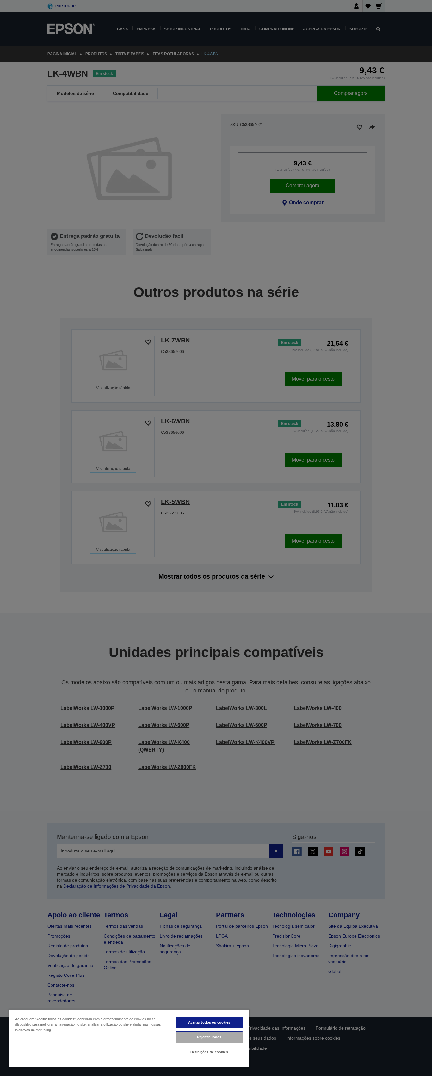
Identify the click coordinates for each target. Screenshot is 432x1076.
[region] (129, 1038)
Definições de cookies (209, 1052)
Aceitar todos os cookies (209, 1022)
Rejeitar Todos (209, 1037)
